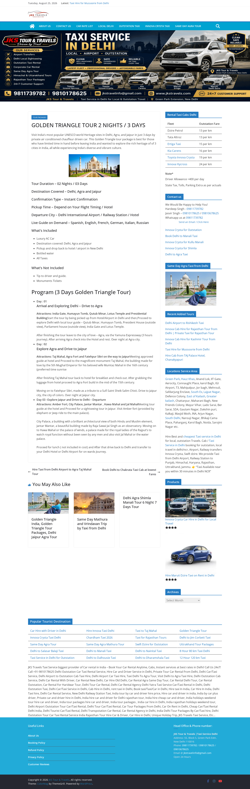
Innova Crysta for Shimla (181, 248)
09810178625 (191, 213)
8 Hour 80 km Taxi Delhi (195, 651)
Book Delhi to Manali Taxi (181, 236)
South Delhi (172, 418)
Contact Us (63, 26)
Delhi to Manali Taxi (98, 651)
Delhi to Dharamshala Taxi (152, 658)
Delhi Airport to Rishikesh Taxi (184, 323)
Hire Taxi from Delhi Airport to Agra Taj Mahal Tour (61, 472)
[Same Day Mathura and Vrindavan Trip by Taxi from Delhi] (94, 494)
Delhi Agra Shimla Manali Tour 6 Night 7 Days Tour (140, 502)
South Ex (196, 392)
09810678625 (210, 213)
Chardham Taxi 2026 (99, 637)
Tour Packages (39, 117)
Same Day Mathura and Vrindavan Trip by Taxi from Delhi (92, 523)
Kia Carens (174, 151)
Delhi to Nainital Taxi (148, 651)
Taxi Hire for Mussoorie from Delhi (89, 3)
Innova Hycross (177, 164)
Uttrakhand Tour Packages (197, 644)
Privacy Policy (36, 757)
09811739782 (195, 209)
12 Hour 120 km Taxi (193, 658)
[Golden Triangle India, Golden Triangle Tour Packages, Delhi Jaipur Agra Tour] (48, 494)
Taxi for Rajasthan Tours (150, 637)
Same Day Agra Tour (188, 26)
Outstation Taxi (129, 26)
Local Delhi (106, 26)
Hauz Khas (188, 379)
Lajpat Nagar (212, 392)
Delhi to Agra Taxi (176, 254)
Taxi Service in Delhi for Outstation (52, 658)
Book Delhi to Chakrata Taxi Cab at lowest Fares (129, 472)
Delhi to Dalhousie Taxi (101, 658)
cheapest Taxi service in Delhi (202, 436)
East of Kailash (196, 396)
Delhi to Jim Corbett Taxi (195, 637)
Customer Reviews (38, 764)
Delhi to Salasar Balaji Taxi (47, 651)
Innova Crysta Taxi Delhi (45, 637)
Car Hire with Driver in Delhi (48, 631)
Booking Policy (36, 742)
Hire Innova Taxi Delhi (100, 631)
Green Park (172, 379)
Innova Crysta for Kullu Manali (184, 242)
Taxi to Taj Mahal (146, 631)
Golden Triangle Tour (193, 631)
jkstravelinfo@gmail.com (197, 753)
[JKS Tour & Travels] (32, 26)
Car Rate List (84, 26)
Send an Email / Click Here (194, 222)
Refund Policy (36, 750)
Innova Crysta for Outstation (183, 230)
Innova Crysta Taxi (157, 26)
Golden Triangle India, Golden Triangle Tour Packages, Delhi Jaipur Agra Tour (44, 528)
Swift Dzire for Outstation (151, 644)
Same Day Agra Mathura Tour (105, 644)
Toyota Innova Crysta (181, 157)
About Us (45, 26)
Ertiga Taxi (174, 144)
